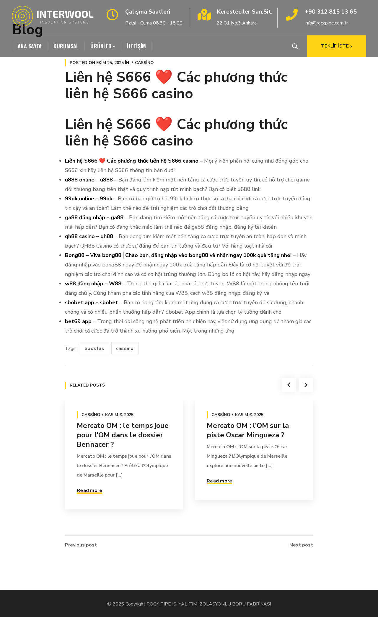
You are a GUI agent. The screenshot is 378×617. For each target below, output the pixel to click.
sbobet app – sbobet (91, 302)
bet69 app (78, 321)
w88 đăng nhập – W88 (93, 283)
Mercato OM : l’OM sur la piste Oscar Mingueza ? (248, 430)
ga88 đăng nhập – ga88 (94, 217)
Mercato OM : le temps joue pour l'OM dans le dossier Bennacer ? (123, 435)
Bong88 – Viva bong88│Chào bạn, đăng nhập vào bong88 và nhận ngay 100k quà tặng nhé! (178, 255)
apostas (94, 348)
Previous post (81, 545)
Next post (301, 545)
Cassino (144, 63)
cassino (125, 348)
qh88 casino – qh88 (89, 236)
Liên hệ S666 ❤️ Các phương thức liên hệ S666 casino (131, 160)
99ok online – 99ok (88, 198)
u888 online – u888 (89, 179)
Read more (89, 490)
